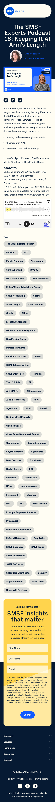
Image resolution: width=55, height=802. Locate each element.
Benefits (44, 408)
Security (42, 572)
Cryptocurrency (14, 451)
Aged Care (11, 408)
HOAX (9, 486)
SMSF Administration (17, 365)
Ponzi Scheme (39, 503)
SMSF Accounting (15, 295)
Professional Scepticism (19, 529)
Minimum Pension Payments (20, 330)
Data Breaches (13, 460)
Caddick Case (13, 425)
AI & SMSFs (12, 390)
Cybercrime (37, 451)
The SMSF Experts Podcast (20, 243)
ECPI (31, 468)
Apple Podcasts (23, 158)
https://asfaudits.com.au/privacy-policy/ (26, 696)
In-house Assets (29, 486)
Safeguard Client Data (17, 572)
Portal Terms (41, 779)
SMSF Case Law (14, 546)
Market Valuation (15, 278)
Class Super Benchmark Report (22, 434)
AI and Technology (15, 399)
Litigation (32, 494)
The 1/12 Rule (13, 382)
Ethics (25, 313)
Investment (12, 494)
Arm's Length (13, 304)
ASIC (36, 399)
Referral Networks (15, 538)
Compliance (12, 442)
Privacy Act (12, 520)
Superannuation (14, 581)
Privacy (11, 779)
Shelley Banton (32, 53)
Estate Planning (14, 261)
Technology (37, 261)
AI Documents (34, 390)
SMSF (37, 356)
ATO (26, 252)
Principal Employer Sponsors (21, 512)
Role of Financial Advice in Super (23, 287)
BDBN (29, 408)
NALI (8, 503)
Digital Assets (13, 468)
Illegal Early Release (16, 321)
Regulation (39, 538)
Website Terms (24, 779)
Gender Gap (31, 477)
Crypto (9, 313)
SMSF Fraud (37, 546)
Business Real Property (18, 417)
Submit (27, 714)
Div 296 (34, 269)
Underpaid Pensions (16, 590)
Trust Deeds (38, 581)
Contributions (35, 304)
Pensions (11, 252)
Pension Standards (16, 356)
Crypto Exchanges (36, 442)
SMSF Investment (15, 555)
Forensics (11, 477)
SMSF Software (14, 564)
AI (30, 382)
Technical (37, 373)
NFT (22, 503)
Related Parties (41, 278)
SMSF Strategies (15, 373)
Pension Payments (15, 347)
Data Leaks (36, 460)
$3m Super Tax (14, 269)
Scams (36, 295)
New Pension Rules (16, 338)
